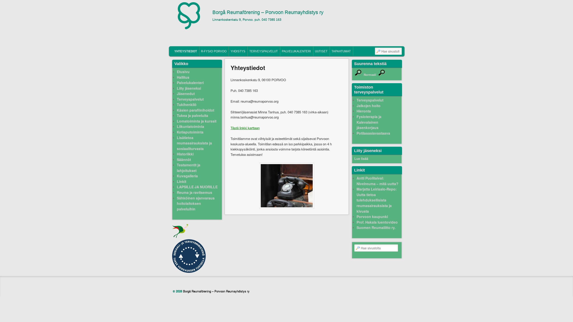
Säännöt (184, 159)
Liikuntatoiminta (190, 126)
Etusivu (183, 71)
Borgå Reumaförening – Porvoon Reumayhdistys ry (267, 12)
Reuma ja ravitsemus (194, 192)
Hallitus (183, 77)
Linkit (181, 181)
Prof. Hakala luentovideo (377, 222)
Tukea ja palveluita (192, 115)
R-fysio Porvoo (214, 51)
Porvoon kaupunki (372, 216)
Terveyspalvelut (263, 51)
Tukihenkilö (187, 104)
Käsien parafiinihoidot (195, 110)
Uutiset (321, 51)
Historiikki (185, 154)
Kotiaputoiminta (190, 132)
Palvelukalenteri (296, 51)
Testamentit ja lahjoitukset (188, 167)
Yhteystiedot (185, 51)
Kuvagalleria (187, 175)
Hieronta (364, 111)
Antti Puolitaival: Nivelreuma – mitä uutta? (377, 181)
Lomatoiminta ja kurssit (196, 121)
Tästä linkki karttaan (245, 127)
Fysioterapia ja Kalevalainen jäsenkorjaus (369, 122)
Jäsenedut (186, 93)
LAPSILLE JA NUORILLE (197, 186)
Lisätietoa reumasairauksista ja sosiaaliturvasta (194, 143)
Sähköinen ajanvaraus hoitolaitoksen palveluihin (196, 203)
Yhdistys (238, 51)
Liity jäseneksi (189, 88)
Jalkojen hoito (369, 105)
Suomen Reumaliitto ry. (376, 227)
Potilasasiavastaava (373, 133)
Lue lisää (361, 158)
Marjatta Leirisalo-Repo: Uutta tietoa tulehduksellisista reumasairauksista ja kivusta (377, 200)
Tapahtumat (341, 51)
